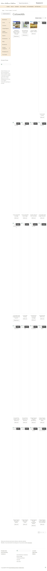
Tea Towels (23, 6)
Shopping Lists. (5, 51)
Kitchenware (30, 6)
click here (30, 542)
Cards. (8, 6)
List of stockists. (4, 552)
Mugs (12, 6)
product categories (6, 48)
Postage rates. (4, 550)
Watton (33, 553)
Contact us (3, 553)
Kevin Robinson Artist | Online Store (16, 567)
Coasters (4, 25)
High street (34, 552)
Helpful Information (4, 32)
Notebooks (38, 6)
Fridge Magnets (5, 28)
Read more (16, 36)
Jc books (34, 550)
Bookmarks (4, 19)
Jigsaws (17, 6)
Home (3, 10)
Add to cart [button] (33, 33)
